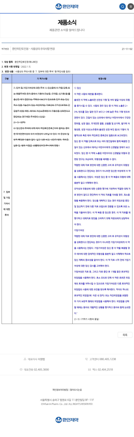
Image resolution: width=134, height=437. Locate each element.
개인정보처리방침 (60, 390)
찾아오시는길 (76, 390)
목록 (125, 335)
